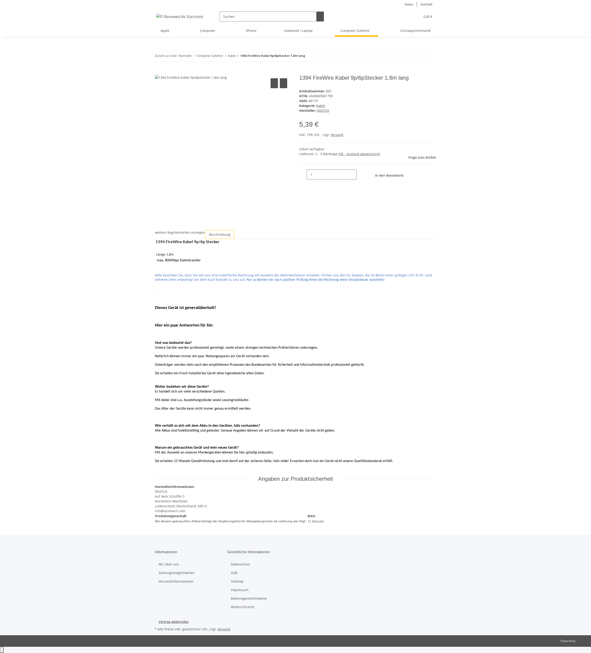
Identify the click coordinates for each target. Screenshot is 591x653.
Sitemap (237, 581)
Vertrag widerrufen (174, 622)
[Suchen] (320, 16)
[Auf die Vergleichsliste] (274, 83)
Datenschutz (240, 564)
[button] (407, 16)
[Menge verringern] (303, 174)
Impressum (239, 590)
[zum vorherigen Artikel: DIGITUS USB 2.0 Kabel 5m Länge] (308, 57)
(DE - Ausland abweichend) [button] (359, 154)
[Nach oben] (2, 650)
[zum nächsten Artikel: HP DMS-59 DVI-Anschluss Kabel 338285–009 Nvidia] (317, 57)
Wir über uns (169, 564)
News (409, 4)
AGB (234, 573)
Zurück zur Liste (166, 56)
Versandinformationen (176, 581)
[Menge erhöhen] (360, 174)
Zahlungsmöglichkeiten (177, 573)
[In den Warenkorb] (158, 72)
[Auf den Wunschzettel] (283, 83)
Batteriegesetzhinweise (249, 598)
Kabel (320, 105)
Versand (337, 135)
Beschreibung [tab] (219, 234)
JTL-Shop (581, 641)
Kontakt (426, 4)
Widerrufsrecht (242, 607)
